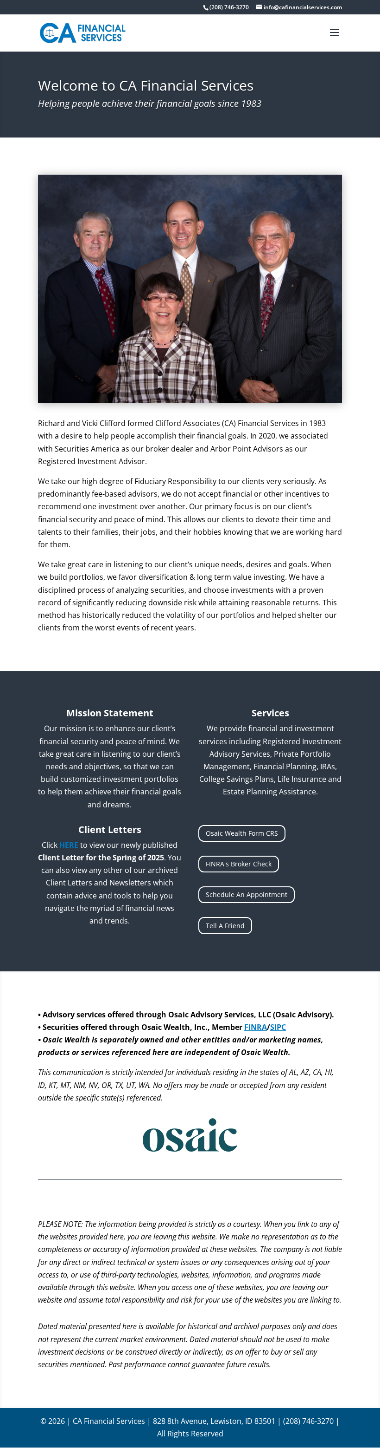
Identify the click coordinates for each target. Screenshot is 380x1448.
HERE (68, 845)
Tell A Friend (225, 925)
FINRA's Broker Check (239, 863)
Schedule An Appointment (246, 894)
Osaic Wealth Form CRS (242, 833)
